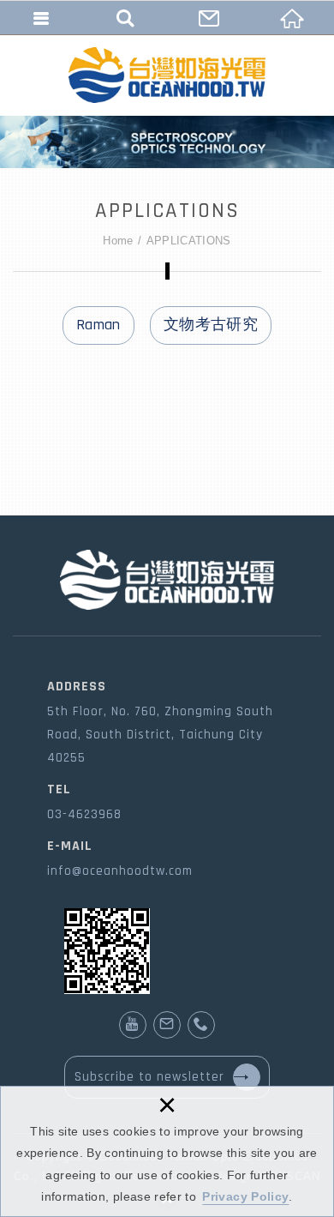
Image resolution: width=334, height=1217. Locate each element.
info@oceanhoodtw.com (120, 871)
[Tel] (201, 1025)
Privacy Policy (245, 1196)
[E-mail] (167, 1025)
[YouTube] (132, 1025)
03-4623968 (84, 814)
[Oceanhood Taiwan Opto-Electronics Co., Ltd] (167, 75)
